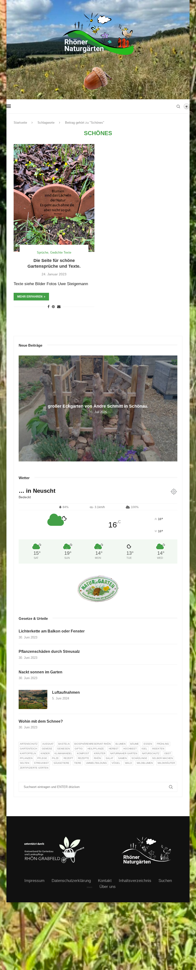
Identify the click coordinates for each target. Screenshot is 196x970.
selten (24, 763)
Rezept (68, 758)
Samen (122, 758)
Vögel (116, 763)
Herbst (114, 748)
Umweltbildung (96, 763)
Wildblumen (145, 763)
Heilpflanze (95, 748)
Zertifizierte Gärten (34, 767)
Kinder (45, 753)
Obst (167, 753)
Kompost (83, 753)
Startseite (20, 122)
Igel (144, 748)
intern (89, 887)
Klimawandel (63, 753)
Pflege (42, 758)
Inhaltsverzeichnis (135, 880)
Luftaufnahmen (66, 692)
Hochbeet (130, 748)
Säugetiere (61, 763)
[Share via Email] (58, 307)
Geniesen (63, 748)
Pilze (55, 758)
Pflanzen (26, 758)
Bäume (134, 744)
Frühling (163, 744)
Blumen (120, 744)
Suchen (165, 880)
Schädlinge (139, 758)
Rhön (97, 758)
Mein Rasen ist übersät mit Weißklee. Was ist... (98, 406)
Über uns (107, 886)
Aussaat (48, 744)
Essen (148, 744)
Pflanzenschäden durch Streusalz (49, 651)
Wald (128, 763)
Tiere (77, 763)
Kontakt (105, 880)
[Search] (178, 106)
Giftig (79, 748)
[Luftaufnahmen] (33, 699)
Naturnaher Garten (123, 753)
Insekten (158, 748)
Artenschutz (29, 744)
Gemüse (47, 748)
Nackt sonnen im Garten (40, 672)
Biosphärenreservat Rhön (92, 744)
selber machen (162, 758)
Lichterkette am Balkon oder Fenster (52, 631)
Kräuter (99, 753)
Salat (109, 758)
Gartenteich (28, 748)
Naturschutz (150, 753)
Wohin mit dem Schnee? (41, 721)
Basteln (64, 744)
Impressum (34, 880)
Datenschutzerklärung (71, 880)
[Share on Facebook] (48, 307)
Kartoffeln (28, 753)
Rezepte (83, 758)
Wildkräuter (166, 763)
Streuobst (41, 763)
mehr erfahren (30, 296)
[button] (23, 408)
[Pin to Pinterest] (53, 307)
